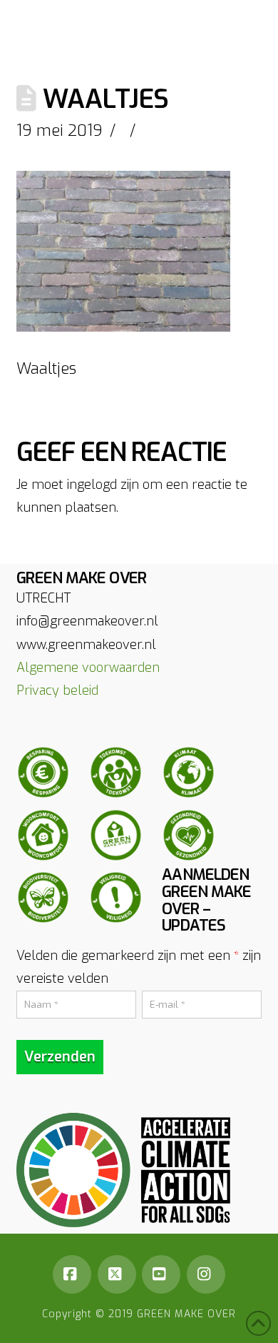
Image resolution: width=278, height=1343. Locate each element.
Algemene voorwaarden (88, 667)
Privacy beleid (57, 690)
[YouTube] (161, 1274)
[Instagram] (206, 1274)
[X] (117, 1274)
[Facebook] (72, 1274)
